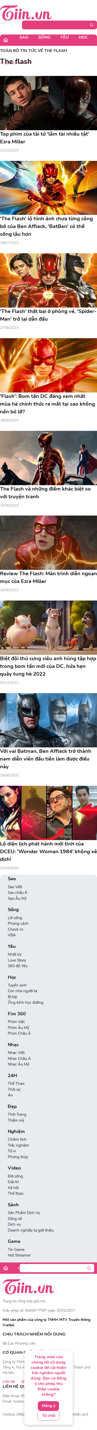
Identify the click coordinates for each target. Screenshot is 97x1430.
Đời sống (15, 1176)
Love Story (17, 960)
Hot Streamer (19, 1255)
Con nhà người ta (22, 990)
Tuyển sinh (17, 985)
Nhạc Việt (16, 1052)
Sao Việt (15, 887)
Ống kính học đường (25, 1002)
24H (12, 1076)
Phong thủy (18, 1156)
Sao (23, 37)
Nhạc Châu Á (19, 1058)
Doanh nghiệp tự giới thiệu (31, 1230)
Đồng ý (48, 1406)
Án (10, 1095)
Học (83, 37)
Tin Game (16, 1249)
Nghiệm (16, 1132)
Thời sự (14, 1089)
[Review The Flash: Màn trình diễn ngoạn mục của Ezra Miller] (48, 543)
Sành (13, 1205)
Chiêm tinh (17, 1139)
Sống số (15, 1218)
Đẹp (12, 1107)
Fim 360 (17, 1014)
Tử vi (12, 1151)
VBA (12, 935)
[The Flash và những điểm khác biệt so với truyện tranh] (48, 458)
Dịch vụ (14, 1224)
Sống (44, 37)
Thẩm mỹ (16, 1120)
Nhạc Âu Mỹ (18, 1064)
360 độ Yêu (17, 966)
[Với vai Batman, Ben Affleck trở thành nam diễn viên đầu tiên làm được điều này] (48, 720)
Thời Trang (17, 1114)
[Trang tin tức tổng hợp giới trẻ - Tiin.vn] (25, 12)
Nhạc (13, 1045)
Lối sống (15, 917)
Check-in (15, 929)
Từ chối (48, 1415)
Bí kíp (12, 996)
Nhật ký (14, 954)
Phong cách (18, 923)
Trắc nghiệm (18, 1145)
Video (14, 1168)
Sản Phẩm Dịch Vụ (24, 1212)
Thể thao (15, 1193)
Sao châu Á (17, 892)
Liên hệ (9, 1381)
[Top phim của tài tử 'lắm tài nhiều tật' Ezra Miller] (48, 103)
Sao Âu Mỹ (17, 898)
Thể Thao (16, 1083)
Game (14, 1241)
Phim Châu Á (19, 1033)
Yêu (64, 37)
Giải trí (13, 1181)
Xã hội (13, 1187)
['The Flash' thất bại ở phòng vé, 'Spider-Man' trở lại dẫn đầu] (48, 280)
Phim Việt (16, 1021)
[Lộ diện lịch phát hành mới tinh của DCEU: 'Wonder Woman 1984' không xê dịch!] (48, 813)
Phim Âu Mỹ (18, 1027)
